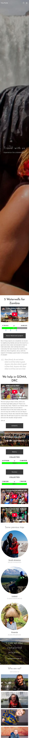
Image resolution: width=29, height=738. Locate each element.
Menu (26, 2)
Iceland (14, 596)
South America (14, 560)
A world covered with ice (14, 598)
